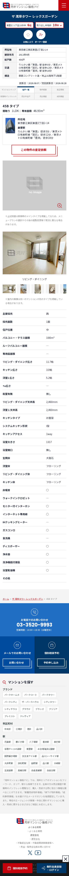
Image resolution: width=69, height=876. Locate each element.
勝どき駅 (20, 741)
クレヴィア (25, 716)
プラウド (26, 708)
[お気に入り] (28, 34)
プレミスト (9, 716)
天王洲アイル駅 (29, 756)
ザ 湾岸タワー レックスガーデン (27, 598)
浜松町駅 (22, 763)
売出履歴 (43, 96)
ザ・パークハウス (30, 701)
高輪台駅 (22, 770)
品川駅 (46, 763)
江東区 (19, 728)
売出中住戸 (25, 96)
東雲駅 (29, 748)
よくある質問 (35, 831)
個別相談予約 (20, 868)
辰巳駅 (57, 741)
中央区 (7, 728)
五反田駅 (8, 770)
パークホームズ (11, 694)
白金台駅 (51, 770)
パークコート (30, 694)
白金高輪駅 (36, 770)
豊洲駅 (46, 741)
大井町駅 (8, 763)
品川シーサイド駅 (50, 756)
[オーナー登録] (40, 34)
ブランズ (39, 708)
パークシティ (10, 701)
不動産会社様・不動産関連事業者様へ (36, 842)
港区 (29, 728)
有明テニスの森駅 (12, 748)
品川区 (39, 728)
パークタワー (48, 694)
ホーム (6, 598)
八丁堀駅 (33, 741)
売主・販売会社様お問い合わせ (35, 846)
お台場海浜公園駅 (46, 748)
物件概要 (43, 89)
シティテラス (10, 708)
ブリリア (53, 708)
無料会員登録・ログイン (54, 868)
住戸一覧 (25, 89)
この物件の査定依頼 (33, 150)
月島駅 (7, 741)
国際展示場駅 (10, 756)
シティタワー (50, 701)
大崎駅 (57, 763)
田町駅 (34, 763)
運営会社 (35, 838)
